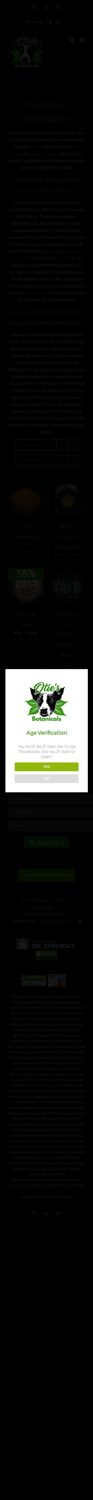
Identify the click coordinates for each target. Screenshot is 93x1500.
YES (46, 767)
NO (46, 778)
